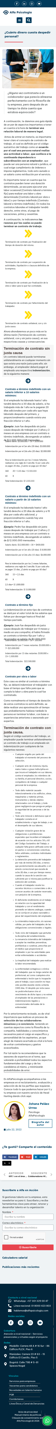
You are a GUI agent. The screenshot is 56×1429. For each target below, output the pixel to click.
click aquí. (26, 1096)
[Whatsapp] (47, 1420)
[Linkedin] (20, 1322)
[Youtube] (40, 1322)
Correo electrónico (13, 1222)
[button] (29, 20)
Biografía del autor (40, 1123)
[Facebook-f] (10, 1322)
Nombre (7, 1212)
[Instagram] (30, 1322)
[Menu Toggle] (19, 20)
